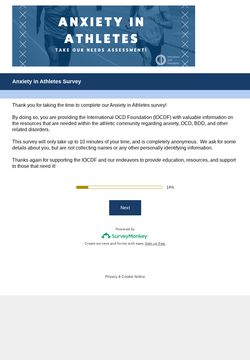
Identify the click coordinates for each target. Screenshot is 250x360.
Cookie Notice (133, 277)
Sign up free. (155, 243)
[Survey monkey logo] (125, 236)
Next (125, 207)
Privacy (111, 277)
